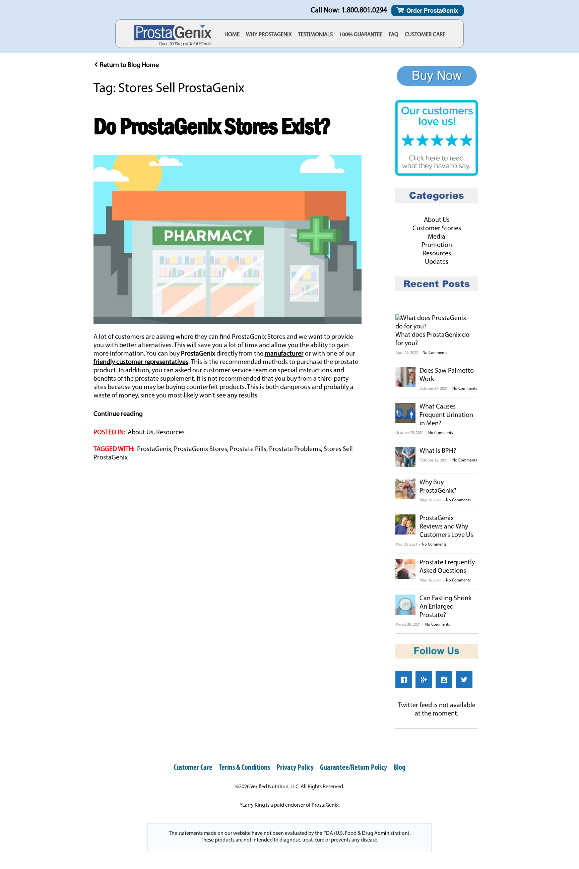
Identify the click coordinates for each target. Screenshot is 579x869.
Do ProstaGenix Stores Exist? (211, 126)
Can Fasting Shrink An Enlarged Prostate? (445, 607)
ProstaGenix (154, 449)
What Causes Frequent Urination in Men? (446, 415)
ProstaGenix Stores (200, 449)
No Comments (435, 353)
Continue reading (118, 414)
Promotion (437, 245)
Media (436, 237)
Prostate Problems (295, 449)
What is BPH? (438, 451)
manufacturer (284, 354)
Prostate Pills (248, 449)
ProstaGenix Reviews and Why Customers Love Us (446, 527)
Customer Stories (436, 228)
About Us (140, 432)
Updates (436, 262)
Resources (170, 432)
